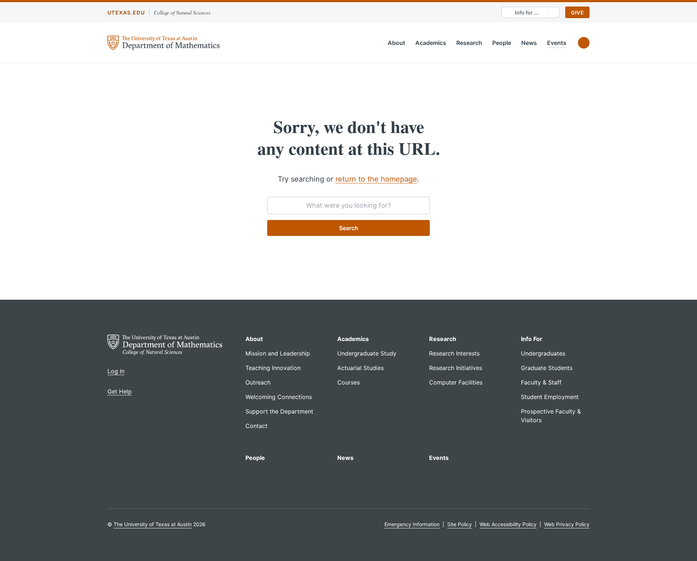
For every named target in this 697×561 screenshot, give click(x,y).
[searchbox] (348, 205)
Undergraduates (543, 353)
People (501, 42)
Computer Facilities (455, 382)
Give (577, 12)
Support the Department (279, 411)
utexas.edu (126, 12)
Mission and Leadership (277, 353)
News (529, 42)
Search (348, 228)
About (396, 42)
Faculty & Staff (541, 382)
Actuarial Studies (360, 367)
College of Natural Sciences (182, 12)
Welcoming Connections (278, 396)
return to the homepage (376, 179)
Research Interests (454, 353)
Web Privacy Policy (567, 524)
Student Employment (550, 396)
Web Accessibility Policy (508, 524)
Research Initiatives (455, 367)
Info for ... (526, 12)
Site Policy (459, 524)
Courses (348, 382)
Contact (256, 425)
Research (469, 42)
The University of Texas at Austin (153, 524)
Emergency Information (412, 524)
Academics (430, 42)
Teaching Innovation (273, 367)
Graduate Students (546, 367)
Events (556, 42)
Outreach (257, 382)
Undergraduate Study (366, 353)
